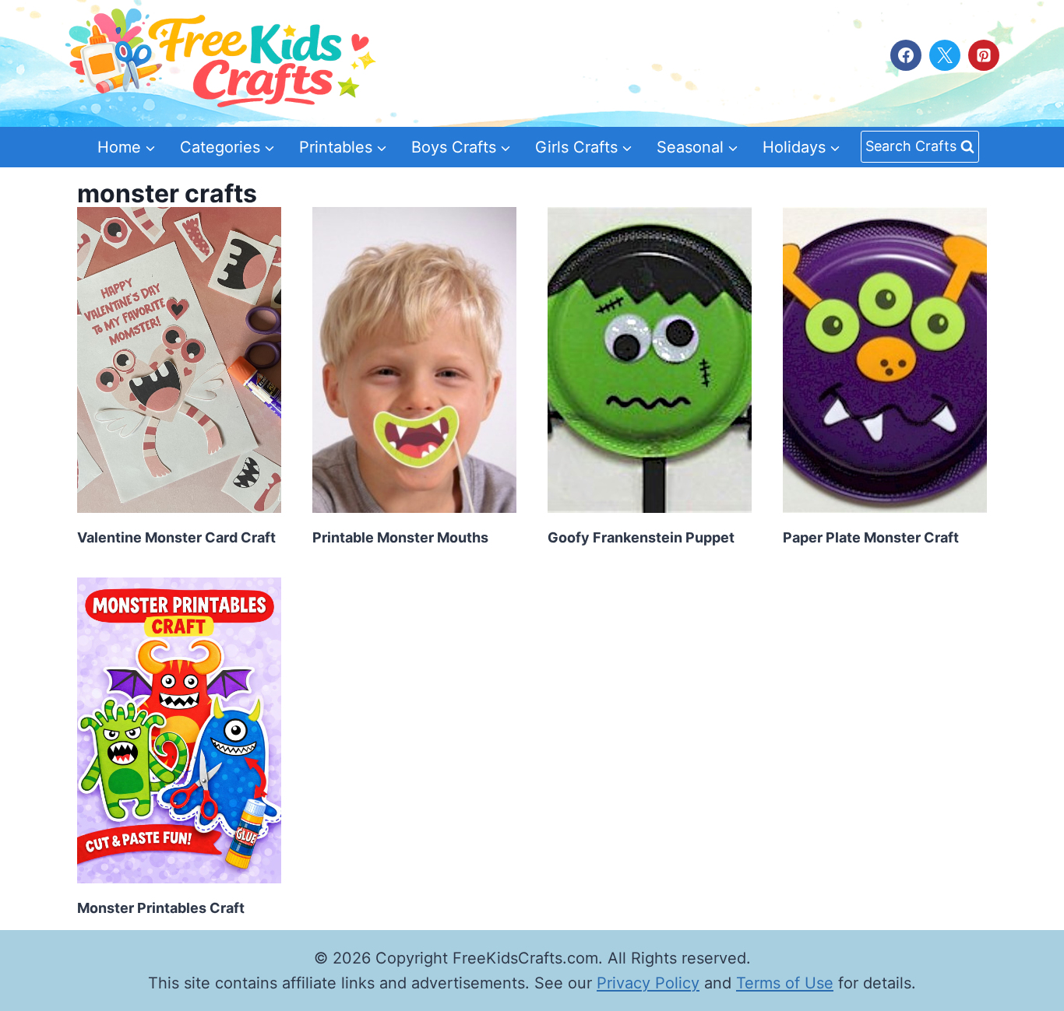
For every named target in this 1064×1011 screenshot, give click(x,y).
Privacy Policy (648, 983)
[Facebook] (905, 55)
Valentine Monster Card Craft (176, 537)
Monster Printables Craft (161, 908)
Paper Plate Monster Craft (871, 537)
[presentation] (179, 360)
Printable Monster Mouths (400, 537)
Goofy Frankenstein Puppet (641, 537)
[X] (944, 55)
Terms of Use (784, 983)
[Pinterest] (983, 55)
